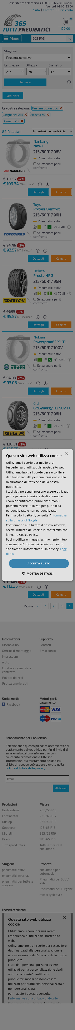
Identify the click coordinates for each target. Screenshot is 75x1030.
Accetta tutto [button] (39, 563)
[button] (38, 573)
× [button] (66, 454)
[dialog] (37, 515)
